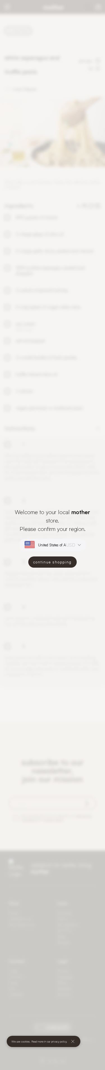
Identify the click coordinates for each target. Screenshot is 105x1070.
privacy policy (58, 1041)
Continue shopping (52, 562)
